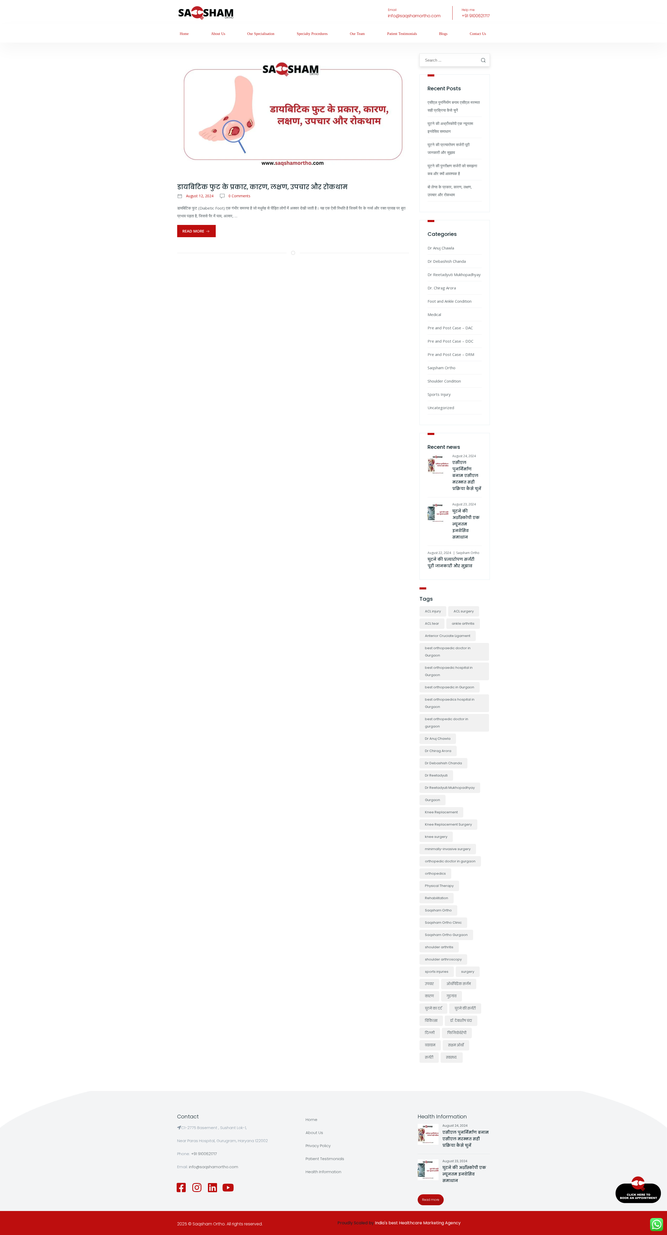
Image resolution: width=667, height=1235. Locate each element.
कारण (429, 996)
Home (184, 34)
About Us (218, 34)
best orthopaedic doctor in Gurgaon (448, 652)
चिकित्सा (431, 1020)
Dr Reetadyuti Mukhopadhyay (454, 274)
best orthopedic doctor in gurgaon (446, 723)
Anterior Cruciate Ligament (447, 635)
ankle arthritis (463, 623)
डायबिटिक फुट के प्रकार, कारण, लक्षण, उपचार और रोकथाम (262, 187)
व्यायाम (430, 1045)
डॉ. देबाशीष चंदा (461, 1020)
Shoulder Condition (444, 381)
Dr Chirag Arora (438, 750)
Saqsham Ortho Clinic (443, 922)
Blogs (443, 34)
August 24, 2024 (464, 456)
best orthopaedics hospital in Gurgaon (449, 703)
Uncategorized (441, 407)
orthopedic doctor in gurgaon (450, 861)
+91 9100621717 (476, 16)
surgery (467, 971)
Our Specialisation (260, 34)
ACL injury (433, 611)
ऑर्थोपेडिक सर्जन (459, 983)
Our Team (357, 34)
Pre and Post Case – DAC (450, 327)
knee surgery (436, 836)
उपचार (429, 983)
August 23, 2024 (464, 504)
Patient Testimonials (402, 34)
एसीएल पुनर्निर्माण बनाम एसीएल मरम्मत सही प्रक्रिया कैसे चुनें (466, 475)
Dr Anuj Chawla (441, 247)
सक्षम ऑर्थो (456, 1045)
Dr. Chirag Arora (442, 287)
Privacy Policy (318, 1145)
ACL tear (432, 623)
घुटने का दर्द (433, 1008)
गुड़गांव (451, 996)
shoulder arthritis (439, 947)
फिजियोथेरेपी (456, 1032)
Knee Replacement (441, 812)
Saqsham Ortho (441, 367)
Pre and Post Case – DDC (450, 341)
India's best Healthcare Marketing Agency (418, 1223)
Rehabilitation (436, 898)
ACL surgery (464, 611)
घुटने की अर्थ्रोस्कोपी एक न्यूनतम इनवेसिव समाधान (466, 524)
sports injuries (436, 971)
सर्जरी (429, 1057)
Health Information (323, 1171)
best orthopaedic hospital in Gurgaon (449, 671)
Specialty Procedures (312, 34)
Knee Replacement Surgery (448, 824)
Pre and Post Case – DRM (451, 354)
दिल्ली (430, 1032)
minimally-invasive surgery (448, 848)
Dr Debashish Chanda (447, 261)
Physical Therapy (439, 885)
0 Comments (239, 195)
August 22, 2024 (439, 553)
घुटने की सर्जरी (465, 1008)
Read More (193, 231)
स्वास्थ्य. (451, 1057)
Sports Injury (439, 394)
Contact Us (478, 34)
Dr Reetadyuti (436, 775)
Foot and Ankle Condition (450, 301)
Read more (430, 1199)
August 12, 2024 (199, 195)
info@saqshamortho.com (414, 16)
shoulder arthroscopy (443, 959)
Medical (434, 314)
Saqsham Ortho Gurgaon (446, 934)
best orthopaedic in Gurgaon (449, 687)
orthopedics (435, 873)
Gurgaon (432, 799)
